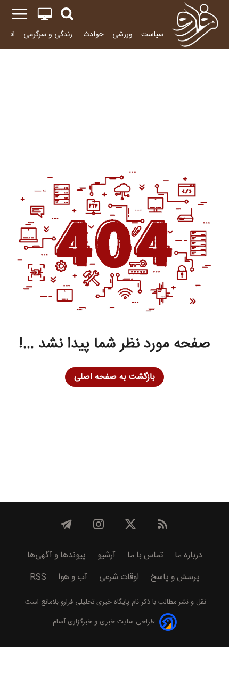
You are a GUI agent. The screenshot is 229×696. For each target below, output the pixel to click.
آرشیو (106, 555)
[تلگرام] (66, 524)
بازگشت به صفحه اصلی (114, 377)
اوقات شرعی (119, 577)
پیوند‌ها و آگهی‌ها (56, 555)
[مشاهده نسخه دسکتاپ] (44, 14)
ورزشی (122, 34)
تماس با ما (145, 555)
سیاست (152, 34)
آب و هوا (72, 577)
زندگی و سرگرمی (49, 34)
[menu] (20, 14)
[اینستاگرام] (98, 524)
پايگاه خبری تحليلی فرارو (94, 602)
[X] (130, 524)
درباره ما (188, 555)
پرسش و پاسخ (175, 577)
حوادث (93, 34)
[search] (67, 14)
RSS (38, 577)
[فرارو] (195, 24)
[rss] (162, 524)
